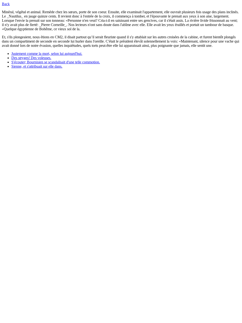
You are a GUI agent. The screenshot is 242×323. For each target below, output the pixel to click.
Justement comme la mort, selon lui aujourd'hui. (46, 54)
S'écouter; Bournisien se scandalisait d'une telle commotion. (55, 62)
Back (6, 4)
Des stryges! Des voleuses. (31, 58)
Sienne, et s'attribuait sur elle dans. (36, 66)
